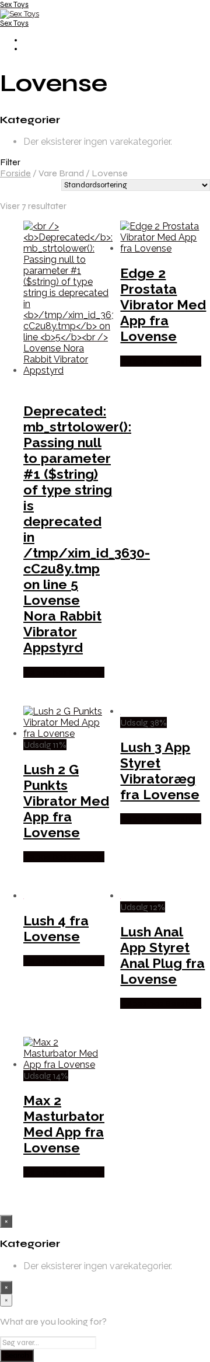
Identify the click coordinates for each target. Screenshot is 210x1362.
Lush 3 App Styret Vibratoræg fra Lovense (160, 770)
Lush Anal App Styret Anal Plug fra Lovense (162, 955)
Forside (15, 173)
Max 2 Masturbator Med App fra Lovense (63, 1123)
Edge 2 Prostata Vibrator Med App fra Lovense (163, 304)
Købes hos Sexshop (63, 672)
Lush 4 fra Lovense (56, 928)
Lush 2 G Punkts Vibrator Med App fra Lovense (66, 800)
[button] (105, 162)
